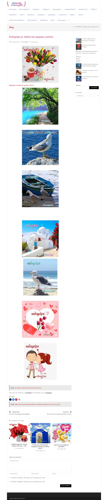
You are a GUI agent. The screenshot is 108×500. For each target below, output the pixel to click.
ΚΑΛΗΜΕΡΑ (25, 42)
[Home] (74, 26)
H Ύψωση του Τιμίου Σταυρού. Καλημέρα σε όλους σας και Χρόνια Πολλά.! (40, 446)
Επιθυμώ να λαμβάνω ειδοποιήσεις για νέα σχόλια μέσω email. (28, 477)
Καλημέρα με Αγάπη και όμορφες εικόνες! (91, 26)
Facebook (28, 392)
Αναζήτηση (78, 85)
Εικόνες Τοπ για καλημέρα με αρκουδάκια (61, 445)
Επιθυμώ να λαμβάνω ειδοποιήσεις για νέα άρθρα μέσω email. (28, 481)
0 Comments (35, 42)
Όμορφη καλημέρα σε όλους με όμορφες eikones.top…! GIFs (19, 445)
